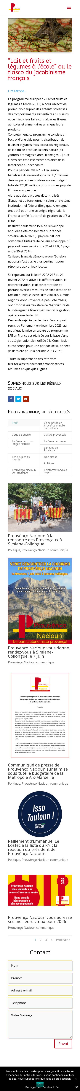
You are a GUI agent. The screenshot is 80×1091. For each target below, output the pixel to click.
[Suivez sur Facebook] (11, 399)
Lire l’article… (17, 91)
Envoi (63, 1043)
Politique (49, 463)
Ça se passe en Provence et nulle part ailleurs (54, 425)
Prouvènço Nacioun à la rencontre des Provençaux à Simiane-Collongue (35, 540)
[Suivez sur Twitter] (18, 399)
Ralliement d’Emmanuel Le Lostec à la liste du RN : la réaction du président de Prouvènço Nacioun (33, 847)
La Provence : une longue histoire (22, 442)
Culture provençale (55, 434)
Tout (15, 423)
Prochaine (63, 940)
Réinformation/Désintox (56, 471)
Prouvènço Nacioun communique (24, 471)
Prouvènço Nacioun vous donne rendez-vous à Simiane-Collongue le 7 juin (38, 652)
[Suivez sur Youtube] (26, 399)
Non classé (50, 457)
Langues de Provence (51, 449)
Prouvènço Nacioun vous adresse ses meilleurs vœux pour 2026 (40, 919)
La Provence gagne (55, 441)
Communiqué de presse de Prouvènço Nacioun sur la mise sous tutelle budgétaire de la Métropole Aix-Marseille (38, 771)
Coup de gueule (21, 434)
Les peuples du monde (21, 458)
